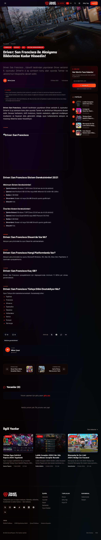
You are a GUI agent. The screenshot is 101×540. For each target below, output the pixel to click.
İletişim (83, 500)
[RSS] (5, 512)
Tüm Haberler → (92, 429)
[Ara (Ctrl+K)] (75, 3)
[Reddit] (34, 507)
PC (23, 47)
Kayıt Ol (94, 3)
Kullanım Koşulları (46, 523)
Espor (44, 502)
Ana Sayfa (6, 44)
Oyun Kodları (46, 508)
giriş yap (47, 395)
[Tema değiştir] (79, 3)
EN (71, 3)
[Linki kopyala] (66, 335)
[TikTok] (19, 507)
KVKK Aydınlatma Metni (21, 523)
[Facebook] (24, 507)
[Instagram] (10, 507)
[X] (5, 507)
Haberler (13, 44)
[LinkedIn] (29, 507)
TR (67, 3)
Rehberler (45, 505)
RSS (96, 533)
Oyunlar (44, 500)
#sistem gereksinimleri (11, 340)
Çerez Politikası (34, 523)
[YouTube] (15, 507)
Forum (64, 497)
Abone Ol (85, 85)
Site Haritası (89, 533)
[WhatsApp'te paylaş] (61, 335)
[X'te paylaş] (52, 335)
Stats (62, 3)
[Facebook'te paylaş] (56, 335)
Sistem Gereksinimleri (35, 47)
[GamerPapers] (50, 3)
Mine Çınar (15, 350)
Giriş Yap (86, 3)
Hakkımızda (85, 497)
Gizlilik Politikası (7, 523)
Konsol (17, 47)
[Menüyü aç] (5, 3)
